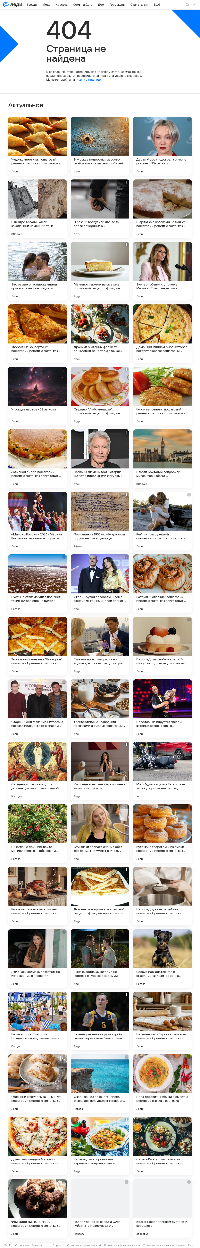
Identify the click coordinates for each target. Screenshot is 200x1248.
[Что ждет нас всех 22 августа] (37, 396)
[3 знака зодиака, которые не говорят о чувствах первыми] (100, 958)
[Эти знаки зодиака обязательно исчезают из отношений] (37, 958)
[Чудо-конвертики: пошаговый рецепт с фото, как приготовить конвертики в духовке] (37, 146)
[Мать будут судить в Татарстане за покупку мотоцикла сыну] (162, 771)
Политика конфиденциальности (122, 1245)
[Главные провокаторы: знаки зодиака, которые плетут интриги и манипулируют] (100, 646)
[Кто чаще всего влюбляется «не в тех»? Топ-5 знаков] (100, 771)
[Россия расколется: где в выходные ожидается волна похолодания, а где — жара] (162, 958)
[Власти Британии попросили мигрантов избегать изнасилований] (162, 458)
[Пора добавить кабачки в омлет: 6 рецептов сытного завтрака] (162, 1083)
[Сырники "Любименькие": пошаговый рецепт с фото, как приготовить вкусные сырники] (100, 396)
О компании (22, 1245)
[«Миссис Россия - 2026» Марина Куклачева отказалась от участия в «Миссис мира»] (37, 521)
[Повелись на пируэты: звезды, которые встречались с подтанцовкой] (162, 708)
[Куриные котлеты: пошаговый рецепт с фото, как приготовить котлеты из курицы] (162, 396)
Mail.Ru (8, 1245)
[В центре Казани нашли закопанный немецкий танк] (37, 208)
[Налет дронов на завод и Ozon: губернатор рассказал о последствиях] (100, 1208)
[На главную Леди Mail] (15, 4)
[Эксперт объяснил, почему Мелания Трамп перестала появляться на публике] (162, 271)
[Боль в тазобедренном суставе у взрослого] (162, 1208)
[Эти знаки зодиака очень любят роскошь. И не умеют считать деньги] (100, 833)
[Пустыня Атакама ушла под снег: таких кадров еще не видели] (37, 583)
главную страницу (88, 79)
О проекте (58, 1245)
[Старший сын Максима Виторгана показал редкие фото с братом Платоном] (37, 708)
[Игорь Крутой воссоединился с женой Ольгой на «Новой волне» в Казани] (100, 583)
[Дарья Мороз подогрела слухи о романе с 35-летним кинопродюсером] (162, 146)
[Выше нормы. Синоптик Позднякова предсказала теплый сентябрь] (37, 1021)
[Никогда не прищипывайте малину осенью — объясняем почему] (37, 833)
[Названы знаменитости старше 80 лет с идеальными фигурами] (100, 458)
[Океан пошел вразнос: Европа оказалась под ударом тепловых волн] (100, 1083)
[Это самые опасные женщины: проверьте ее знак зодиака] (37, 271)
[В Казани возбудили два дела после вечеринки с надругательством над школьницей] (100, 208)
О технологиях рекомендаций (84, 1245)
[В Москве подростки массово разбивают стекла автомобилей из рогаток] (100, 146)
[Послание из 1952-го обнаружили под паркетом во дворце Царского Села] (100, 521)
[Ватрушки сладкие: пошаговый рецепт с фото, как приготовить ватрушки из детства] (162, 583)
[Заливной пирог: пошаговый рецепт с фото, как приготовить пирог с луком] (37, 458)
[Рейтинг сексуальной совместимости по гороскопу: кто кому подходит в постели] (162, 521)
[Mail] (6, 4)
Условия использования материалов (164, 1245)
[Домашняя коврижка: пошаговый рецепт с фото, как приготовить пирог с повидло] (100, 896)
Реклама (37, 1245)
